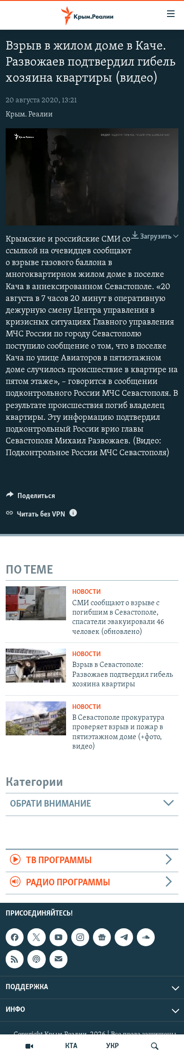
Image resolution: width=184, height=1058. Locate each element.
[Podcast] (36, 959)
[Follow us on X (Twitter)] (36, 937)
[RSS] (15, 959)
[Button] (30, 498)
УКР (112, 1046)
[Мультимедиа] (29, 1046)
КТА (71, 1046)
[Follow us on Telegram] (124, 937)
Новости (86, 592)
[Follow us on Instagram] (80, 937)
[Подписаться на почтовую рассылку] (58, 959)
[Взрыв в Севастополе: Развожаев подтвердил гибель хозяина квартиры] (36, 666)
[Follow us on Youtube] (58, 937)
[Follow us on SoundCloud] (146, 937)
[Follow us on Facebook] (15, 937)
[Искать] (155, 1046)
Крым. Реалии (29, 114)
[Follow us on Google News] (102, 937)
